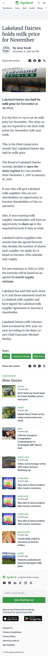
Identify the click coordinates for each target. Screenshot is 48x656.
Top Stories (7, 8)
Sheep (40, 8)
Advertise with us (11, 641)
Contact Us (8, 628)
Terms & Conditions (12, 632)
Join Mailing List (24, 599)
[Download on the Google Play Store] (34, 618)
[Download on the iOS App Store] (12, 618)
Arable (32, 8)
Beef (24, 8)
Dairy (17, 8)
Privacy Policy (9, 636)
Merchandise (9, 645)
